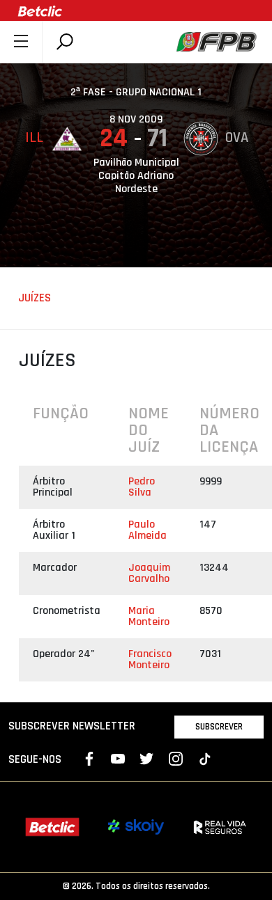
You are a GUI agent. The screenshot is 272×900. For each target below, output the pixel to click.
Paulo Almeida (147, 530)
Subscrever (219, 726)
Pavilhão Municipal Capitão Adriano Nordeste (136, 176)
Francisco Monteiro (150, 659)
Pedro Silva (141, 487)
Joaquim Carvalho (149, 573)
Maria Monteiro (148, 616)
